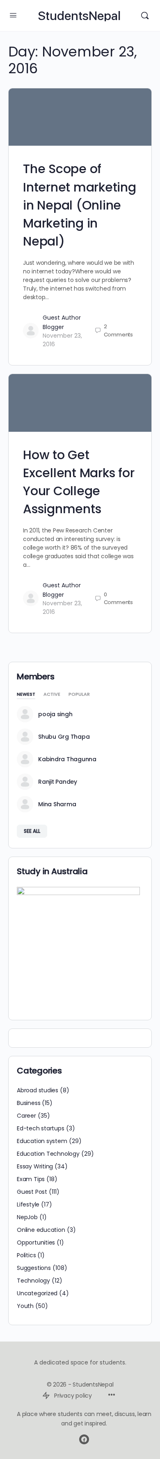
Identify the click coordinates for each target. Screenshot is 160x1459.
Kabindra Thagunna (67, 759)
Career (26, 1116)
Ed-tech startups (40, 1128)
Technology (33, 1280)
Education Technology (48, 1154)
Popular (79, 694)
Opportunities (36, 1242)
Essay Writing (35, 1166)
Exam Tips (31, 1179)
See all (32, 831)
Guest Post (32, 1192)
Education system (42, 1141)
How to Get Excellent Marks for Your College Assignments (78, 482)
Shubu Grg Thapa (63, 736)
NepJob (27, 1217)
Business (28, 1103)
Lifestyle (28, 1204)
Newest (26, 694)
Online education (41, 1230)
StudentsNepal (79, 15)
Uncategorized (37, 1293)
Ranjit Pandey (57, 781)
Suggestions (34, 1268)
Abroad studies (37, 1090)
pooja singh (55, 714)
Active (51, 694)
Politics (26, 1255)
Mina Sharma (57, 804)
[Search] (145, 15)
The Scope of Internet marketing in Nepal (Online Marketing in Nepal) (79, 205)
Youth (25, 1306)
